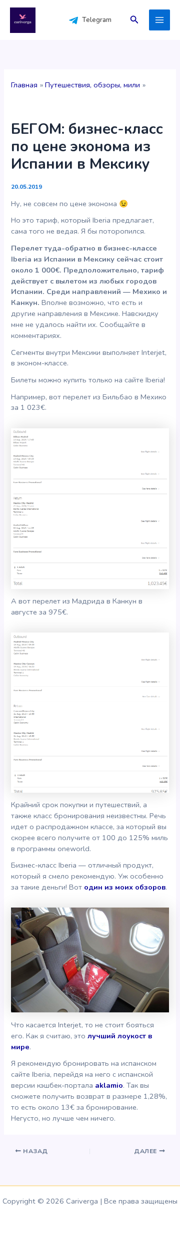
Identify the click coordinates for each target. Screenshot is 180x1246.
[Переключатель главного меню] (159, 19)
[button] (134, 20)
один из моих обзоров (125, 887)
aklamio (109, 1085)
